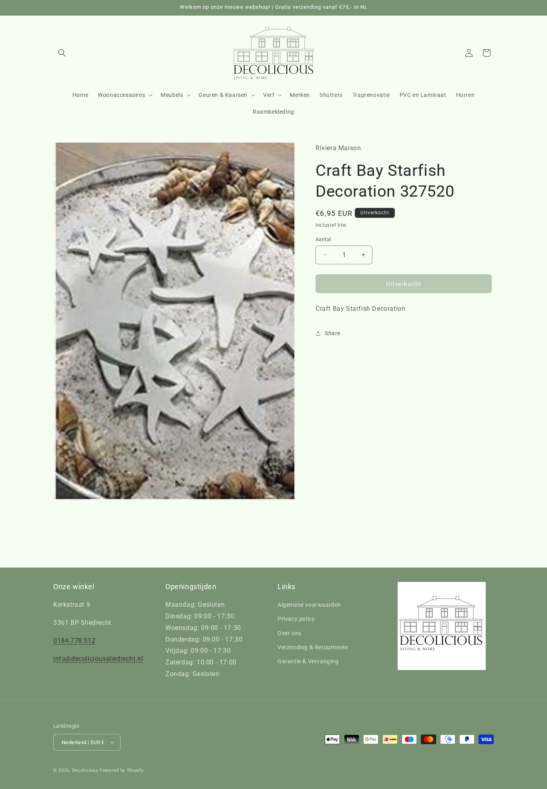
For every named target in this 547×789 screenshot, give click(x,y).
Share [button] (332, 333)
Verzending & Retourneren (313, 647)
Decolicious (85, 770)
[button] (62, 53)
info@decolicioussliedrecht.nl (98, 658)
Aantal (323, 239)
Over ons (290, 633)
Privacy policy (296, 619)
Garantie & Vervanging (308, 661)
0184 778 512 (74, 640)
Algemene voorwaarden (309, 605)
